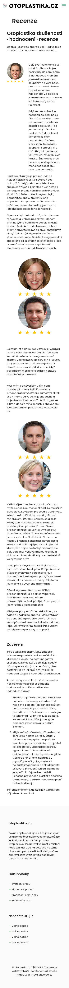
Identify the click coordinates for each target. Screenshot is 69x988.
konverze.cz (44, 975)
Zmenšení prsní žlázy (25, 895)
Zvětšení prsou (21, 884)
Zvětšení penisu (21, 900)
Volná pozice (20, 926)
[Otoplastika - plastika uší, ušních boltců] (30, 6)
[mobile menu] (64, 5)
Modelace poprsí (22, 889)
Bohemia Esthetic (46, 971)
